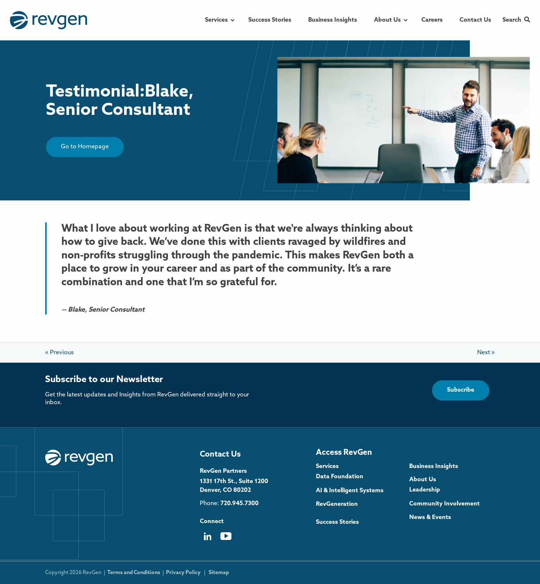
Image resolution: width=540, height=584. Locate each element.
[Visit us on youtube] (226, 539)
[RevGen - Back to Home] (79, 458)
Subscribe (460, 390)
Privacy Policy (183, 573)
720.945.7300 (239, 504)
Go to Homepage (85, 147)
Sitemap (219, 573)
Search (512, 20)
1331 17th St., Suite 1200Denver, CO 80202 (234, 486)
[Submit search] (527, 20)
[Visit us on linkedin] (207, 539)
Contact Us (220, 454)
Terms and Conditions (133, 573)
